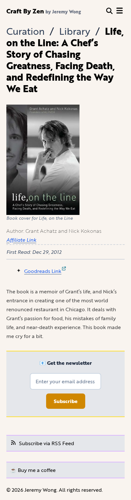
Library (74, 31)
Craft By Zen (25, 11)
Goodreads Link (42, 271)
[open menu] (119, 10)
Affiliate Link (21, 239)
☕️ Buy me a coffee (33, 470)
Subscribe (66, 401)
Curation (25, 31)
